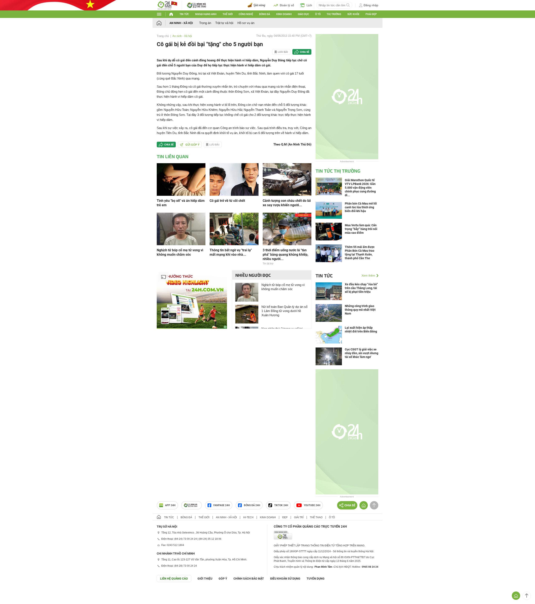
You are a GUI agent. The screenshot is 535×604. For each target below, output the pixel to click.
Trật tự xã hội (224, 23)
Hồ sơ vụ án (245, 23)
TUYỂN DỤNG (316, 578)
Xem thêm (368, 275)
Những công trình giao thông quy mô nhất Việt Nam (360, 309)
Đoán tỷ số (287, 5)
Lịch (309, 5)
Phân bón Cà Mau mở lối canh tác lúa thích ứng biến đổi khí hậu (361, 207)
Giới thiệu (204, 578)
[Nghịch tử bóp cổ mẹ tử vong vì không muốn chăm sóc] (181, 228)
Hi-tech (248, 517)
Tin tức (184, 14)
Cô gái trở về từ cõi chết (227, 201)
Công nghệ (246, 14)
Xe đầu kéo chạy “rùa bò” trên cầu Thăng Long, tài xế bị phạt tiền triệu (361, 288)
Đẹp (285, 517)
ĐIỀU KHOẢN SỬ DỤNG (285, 578)
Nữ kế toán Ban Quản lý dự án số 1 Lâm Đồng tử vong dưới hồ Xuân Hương (284, 311)
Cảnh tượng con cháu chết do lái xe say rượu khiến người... (287, 203)
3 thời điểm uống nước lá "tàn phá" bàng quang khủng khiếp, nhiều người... (285, 254)
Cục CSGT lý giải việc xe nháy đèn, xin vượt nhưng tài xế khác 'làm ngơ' (361, 353)
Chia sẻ (304, 52)
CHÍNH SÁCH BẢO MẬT (248, 578)
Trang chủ (163, 36)
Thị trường (334, 14)
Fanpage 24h (221, 505)
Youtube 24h (312, 505)
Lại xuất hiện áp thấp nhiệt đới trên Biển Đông (361, 329)
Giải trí (298, 517)
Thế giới (228, 14)
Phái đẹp (371, 14)
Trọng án (205, 23)
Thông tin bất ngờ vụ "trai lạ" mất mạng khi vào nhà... (231, 252)
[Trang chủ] (163, 23)
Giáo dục (303, 14)
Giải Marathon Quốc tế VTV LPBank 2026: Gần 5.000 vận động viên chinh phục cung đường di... (360, 187)
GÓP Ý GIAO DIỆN (12, 592)
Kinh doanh (284, 14)
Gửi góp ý (192, 144)
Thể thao (316, 517)
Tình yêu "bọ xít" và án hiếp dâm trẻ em (181, 203)
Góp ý (223, 578)
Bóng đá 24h (252, 505)
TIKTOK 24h (281, 505)
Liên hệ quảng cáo (174, 578)
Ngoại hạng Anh (206, 14)
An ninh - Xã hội (181, 23)
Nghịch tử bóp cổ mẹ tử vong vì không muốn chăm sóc (180, 252)
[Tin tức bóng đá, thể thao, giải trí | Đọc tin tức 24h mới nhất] (167, 5)
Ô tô (318, 14)
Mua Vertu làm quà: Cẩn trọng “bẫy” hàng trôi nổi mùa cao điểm (361, 229)
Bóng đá (264, 14)
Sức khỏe (353, 14)
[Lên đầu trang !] (526, 595)
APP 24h (170, 505)
